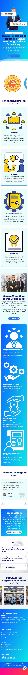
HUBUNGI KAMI (14, 56)
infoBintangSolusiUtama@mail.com (12, 649)
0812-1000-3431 (15, 532)
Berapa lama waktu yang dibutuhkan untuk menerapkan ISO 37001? (13, 549)
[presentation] (2, 503)
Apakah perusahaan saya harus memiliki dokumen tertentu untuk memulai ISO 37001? (12, 558)
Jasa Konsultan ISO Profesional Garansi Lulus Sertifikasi (14, 664)
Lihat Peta (4, 625)
